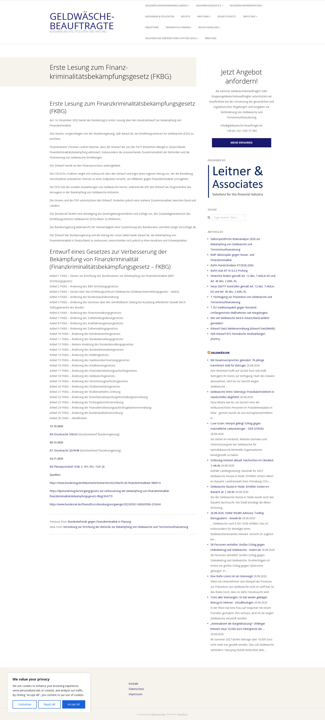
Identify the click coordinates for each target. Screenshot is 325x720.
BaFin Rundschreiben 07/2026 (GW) (232, 265)
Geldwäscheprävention (245, 5)
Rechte (185, 16)
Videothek (152, 27)
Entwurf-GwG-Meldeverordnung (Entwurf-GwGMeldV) (242, 328)
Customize (24, 704)
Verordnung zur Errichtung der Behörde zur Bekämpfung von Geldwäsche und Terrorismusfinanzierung (125, 527)
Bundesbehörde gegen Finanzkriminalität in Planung (99, 521)
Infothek (249, 16)
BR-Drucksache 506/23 (64, 434)
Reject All (49, 704)
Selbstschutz (226, 16)
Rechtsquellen (208, 27)
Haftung (203, 16)
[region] (49, 692)
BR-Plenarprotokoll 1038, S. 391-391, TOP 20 (77, 466)
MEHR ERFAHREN (241, 142)
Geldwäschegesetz (208, 5)
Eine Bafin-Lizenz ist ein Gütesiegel (231, 576)
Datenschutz (136, 689)
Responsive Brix (158, 714)
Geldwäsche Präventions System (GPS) (170, 38)
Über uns (210, 38)
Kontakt (133, 683)
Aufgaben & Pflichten (159, 16)
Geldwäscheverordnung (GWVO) (166, 5)
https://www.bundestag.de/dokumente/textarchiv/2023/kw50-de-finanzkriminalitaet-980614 (105, 483)
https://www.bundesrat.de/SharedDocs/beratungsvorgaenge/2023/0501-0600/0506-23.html (105, 504)
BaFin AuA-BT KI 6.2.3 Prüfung (229, 270)
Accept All (74, 704)
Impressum (135, 694)
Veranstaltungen (178, 27)
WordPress (183, 714)
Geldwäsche (220, 353)
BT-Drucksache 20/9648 (64, 450)
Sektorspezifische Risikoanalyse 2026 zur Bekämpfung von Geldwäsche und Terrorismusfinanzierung (235, 244)
